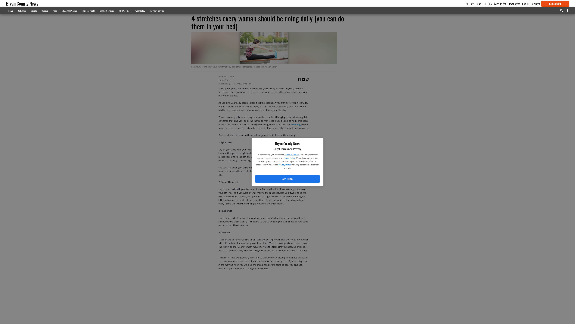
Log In (525, 4)
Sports (34, 10)
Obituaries (22, 10)
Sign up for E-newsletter (507, 4)
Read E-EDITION (484, 4)
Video (55, 10)
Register (535, 4)
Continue (287, 179)
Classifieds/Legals (69, 10)
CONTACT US (123, 10)
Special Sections (107, 10)
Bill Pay (470, 4)
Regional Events (88, 10)
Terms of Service (292, 154)
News (10, 10)
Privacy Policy (289, 157)
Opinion (44, 10)
